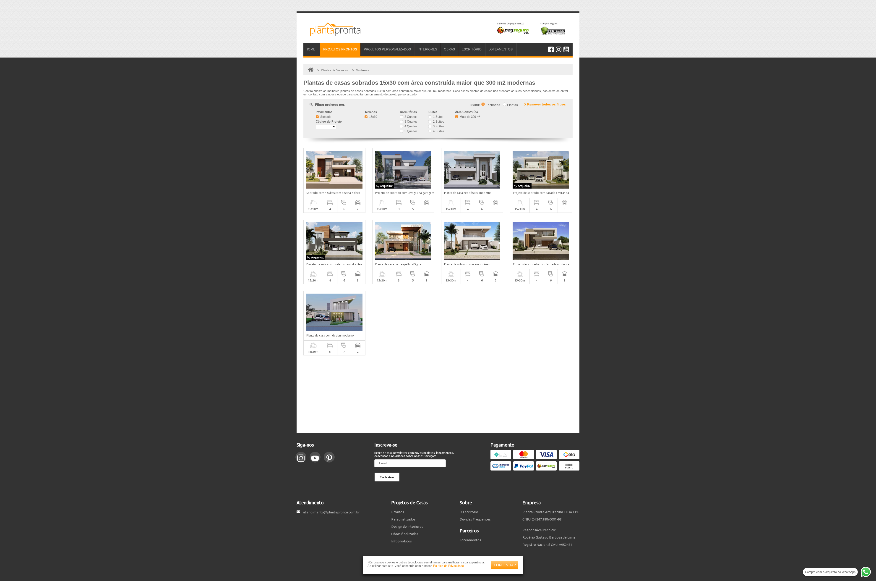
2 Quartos (410, 116)
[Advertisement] (438, 394)
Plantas (512, 105)
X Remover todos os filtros (545, 104)
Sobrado (325, 116)
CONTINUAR (505, 565)
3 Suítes (438, 126)
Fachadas (492, 105)
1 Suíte (437, 116)
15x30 (372, 116)
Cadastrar (387, 477)
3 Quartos (410, 121)
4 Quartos (410, 126)
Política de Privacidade (448, 566)
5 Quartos (410, 131)
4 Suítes (438, 131)
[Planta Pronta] (331, 33)
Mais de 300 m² (469, 116)
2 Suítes (438, 121)
